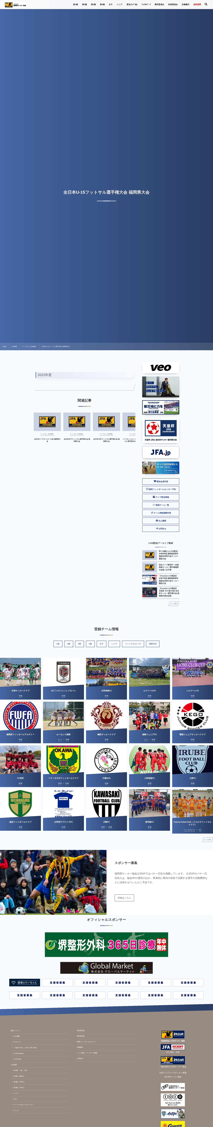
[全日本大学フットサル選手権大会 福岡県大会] (106, 422)
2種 (68, 644)
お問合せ (80, 1058)
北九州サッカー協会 (173, 1077)
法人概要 (17, 1036)
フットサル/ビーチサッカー (23, 1105)
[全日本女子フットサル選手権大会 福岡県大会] (76, 422)
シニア (114, 644)
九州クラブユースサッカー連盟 (172, 1073)
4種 (90, 644)
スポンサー (18, 1042)
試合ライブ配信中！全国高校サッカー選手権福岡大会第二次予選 (169, 567)
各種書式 (80, 1047)
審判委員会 (81, 1036)
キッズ (16, 1110)
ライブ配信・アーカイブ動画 (87, 1053)
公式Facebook (19, 1053)
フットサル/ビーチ (133, 644)
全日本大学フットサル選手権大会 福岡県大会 (106, 440)
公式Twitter (17, 1059)
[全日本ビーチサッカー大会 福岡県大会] (47, 422)
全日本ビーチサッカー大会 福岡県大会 (47, 440)
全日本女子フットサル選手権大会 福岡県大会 (77, 440)
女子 (101, 644)
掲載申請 (153, 644)
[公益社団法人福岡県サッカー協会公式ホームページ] (15, 5)
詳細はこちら (124, 898)
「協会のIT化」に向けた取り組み (25, 1048)
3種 (79, 644)
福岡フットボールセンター (86, 1042)
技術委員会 (81, 1030)
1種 (57, 644)
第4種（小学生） (19, 1087)
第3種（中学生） (19, 1082)
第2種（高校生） (19, 1076)
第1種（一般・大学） (21, 1070)
